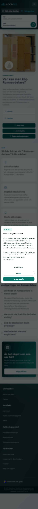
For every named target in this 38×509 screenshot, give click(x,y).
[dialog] (19, 254)
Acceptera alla (19, 279)
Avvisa (18, 273)
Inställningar (18, 267)
